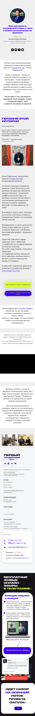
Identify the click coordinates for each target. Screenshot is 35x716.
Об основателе (8, 482)
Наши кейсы (7, 485)
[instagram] (22, 49)
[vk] (12, 49)
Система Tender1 (9, 514)
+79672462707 (17, 552)
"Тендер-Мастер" (18, 68)
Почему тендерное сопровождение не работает (12, 523)
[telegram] (19, 49)
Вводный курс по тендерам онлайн (10, 501)
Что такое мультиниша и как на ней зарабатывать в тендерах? (16, 527)
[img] (12, 463)
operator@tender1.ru (17, 547)
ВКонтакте (25, 558)
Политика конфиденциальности (11, 471)
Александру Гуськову (11, 271)
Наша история (8, 487)
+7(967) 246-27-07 (17, 543)
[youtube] (15, 49)
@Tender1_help (18, 555)
